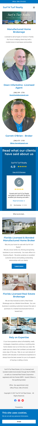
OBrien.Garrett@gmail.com (19, 143)
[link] (13, 7)
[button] (34, 7)
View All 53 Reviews (19, 172)
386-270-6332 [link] (21, 1)
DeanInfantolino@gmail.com (19, 95)
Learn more (19, 266)
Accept (19, 421)
